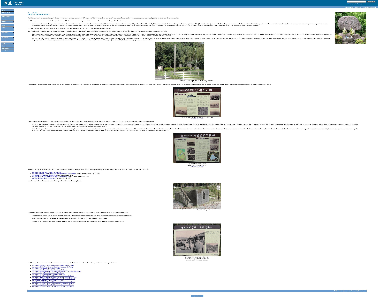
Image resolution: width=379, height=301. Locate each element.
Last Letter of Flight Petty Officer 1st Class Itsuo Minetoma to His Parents (53, 276)
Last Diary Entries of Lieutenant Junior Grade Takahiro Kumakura (50, 176)
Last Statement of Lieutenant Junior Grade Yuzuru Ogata (48, 280)
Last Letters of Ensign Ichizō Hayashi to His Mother (46, 172)
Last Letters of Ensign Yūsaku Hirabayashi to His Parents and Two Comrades (54, 173)
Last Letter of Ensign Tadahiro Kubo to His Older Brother (48, 273)
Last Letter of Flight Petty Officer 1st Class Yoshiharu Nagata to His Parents (53, 279)
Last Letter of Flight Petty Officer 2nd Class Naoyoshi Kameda (50, 270)
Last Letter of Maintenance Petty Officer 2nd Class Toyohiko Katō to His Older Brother (56, 271)
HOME (347, 7)
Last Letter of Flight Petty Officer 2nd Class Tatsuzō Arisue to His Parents (53, 265)
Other (351, 7)
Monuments (358, 7)
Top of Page (197, 296)
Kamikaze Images (18, 3)
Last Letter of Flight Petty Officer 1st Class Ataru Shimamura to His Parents (53, 282)
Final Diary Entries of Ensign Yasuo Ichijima (44, 175)
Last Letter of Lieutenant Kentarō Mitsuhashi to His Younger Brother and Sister (54, 277)
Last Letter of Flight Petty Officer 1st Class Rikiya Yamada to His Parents (53, 286)
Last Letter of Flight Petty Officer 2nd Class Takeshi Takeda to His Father (53, 283)
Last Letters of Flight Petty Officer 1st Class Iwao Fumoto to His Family (52, 267)
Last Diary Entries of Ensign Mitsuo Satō (43, 178)
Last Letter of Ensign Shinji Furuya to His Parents (46, 268)
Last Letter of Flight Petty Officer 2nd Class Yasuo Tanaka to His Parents (53, 285)
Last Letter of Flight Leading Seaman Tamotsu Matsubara (48, 274)
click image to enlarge (197, 119)
